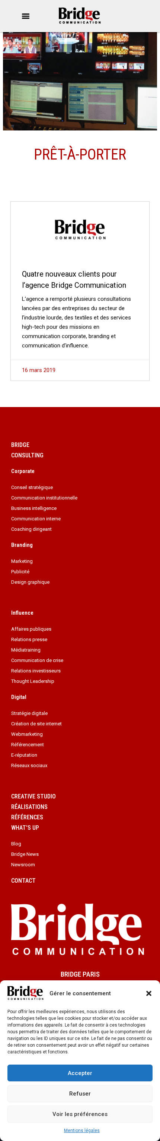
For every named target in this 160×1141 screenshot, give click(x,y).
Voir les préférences (80, 1114)
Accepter (80, 1073)
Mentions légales (82, 1130)
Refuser (80, 1093)
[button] (149, 993)
